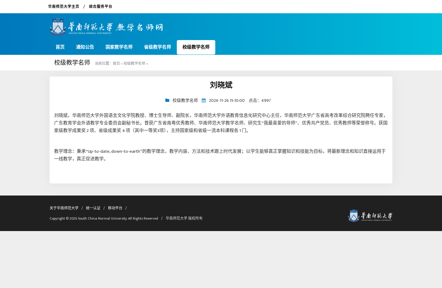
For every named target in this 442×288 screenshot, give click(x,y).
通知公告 (85, 47)
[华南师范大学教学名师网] (106, 25)
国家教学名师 (119, 47)
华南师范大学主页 (63, 7)
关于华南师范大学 (64, 208)
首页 (60, 47)
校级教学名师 (196, 47)
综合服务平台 (100, 7)
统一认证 (93, 208)
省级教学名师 (157, 47)
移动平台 (115, 208)
